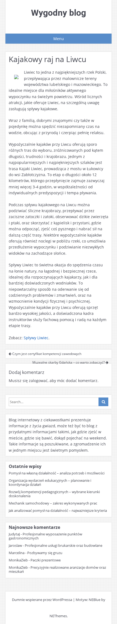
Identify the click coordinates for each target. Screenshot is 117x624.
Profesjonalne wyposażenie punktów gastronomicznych (45, 536)
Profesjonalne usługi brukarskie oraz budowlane (63, 545)
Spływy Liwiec (36, 337)
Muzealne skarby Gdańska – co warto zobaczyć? (69, 362)
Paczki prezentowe (45, 560)
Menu (58, 38)
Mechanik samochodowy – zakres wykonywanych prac (53, 503)
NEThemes (58, 615)
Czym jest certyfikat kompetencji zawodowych (46, 353)
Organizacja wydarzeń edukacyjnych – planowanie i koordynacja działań (50, 482)
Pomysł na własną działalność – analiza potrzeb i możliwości (56, 473)
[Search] (103, 401)
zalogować (38, 380)
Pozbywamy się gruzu (44, 552)
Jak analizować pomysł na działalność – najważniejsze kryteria (58, 510)
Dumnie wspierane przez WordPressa (42, 599)
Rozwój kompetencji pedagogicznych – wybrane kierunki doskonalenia (54, 493)
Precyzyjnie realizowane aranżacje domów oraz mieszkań (57, 569)
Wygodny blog (58, 13)
